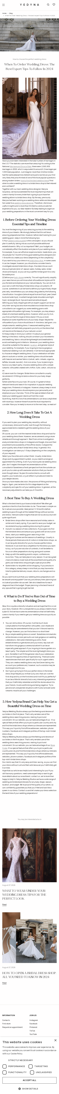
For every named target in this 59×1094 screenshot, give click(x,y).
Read (4, 904)
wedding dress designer (23, 203)
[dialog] (29, 1065)
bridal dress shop (36, 260)
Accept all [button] (29, 1080)
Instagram (34, 1020)
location (33, 345)
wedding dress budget (17, 240)
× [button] (55, 1040)
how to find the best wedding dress (35, 180)
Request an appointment (12, 1027)
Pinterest (33, 1027)
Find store (6, 1023)
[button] (29, 1088)
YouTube (33, 1034)
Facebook (33, 1023)
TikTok (32, 1031)
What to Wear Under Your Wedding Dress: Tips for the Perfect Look (24, 894)
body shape (18, 277)
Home (4, 13)
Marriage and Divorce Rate (20, 166)
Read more (28, 1053)
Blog (11, 13)
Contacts (6, 1020)
